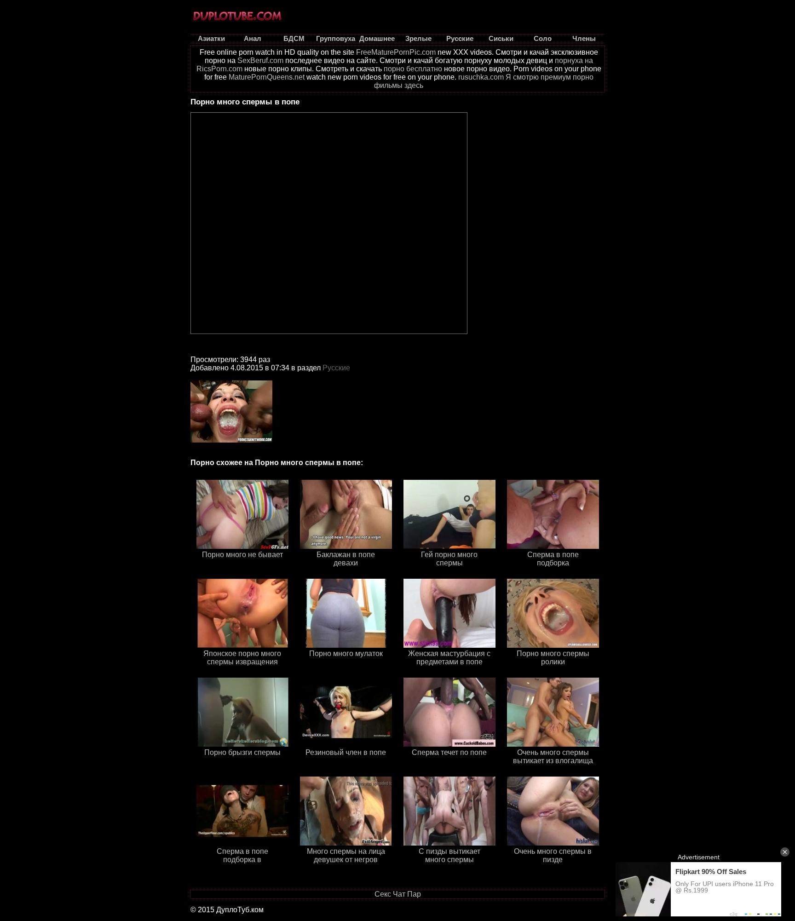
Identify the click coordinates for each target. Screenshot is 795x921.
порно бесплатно (413, 69)
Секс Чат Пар (397, 894)
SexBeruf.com (260, 60)
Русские (336, 368)
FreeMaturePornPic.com (396, 52)
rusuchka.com (481, 77)
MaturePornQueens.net (267, 77)
